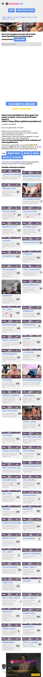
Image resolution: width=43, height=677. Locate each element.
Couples (16, 17)
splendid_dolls (30, 227)
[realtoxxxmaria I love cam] (11, 407)
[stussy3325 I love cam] (31, 350)
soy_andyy (7, 552)
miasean (6, 509)
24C (17, 384)
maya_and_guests (11, 598)
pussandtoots (30, 495)
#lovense (16, 157)
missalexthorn (9, 325)
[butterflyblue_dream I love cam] (31, 433)
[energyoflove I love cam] (11, 535)
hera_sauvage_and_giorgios (16, 468)
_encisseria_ (29, 395)
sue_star (6, 494)
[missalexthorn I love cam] (11, 321)
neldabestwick (9, 480)
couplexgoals (29, 325)
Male (29, 17)
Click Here (5, 162)
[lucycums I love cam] (11, 371)
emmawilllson (9, 188)
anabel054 (7, 296)
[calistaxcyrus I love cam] (31, 208)
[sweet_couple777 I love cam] (11, 337)
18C (38, 630)
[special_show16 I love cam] (31, 639)
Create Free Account (25, 10)
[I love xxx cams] (16, 4)
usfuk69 (26, 581)
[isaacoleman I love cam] (31, 447)
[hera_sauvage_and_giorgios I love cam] (11, 463)
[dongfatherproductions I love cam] (31, 172)
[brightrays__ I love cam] (31, 519)
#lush (6, 157)
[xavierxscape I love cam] (11, 252)
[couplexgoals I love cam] (31, 321)
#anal (36, 153)
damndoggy (28, 311)
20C (17, 439)
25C (38, 258)
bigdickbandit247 (31, 285)
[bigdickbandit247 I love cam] (31, 281)
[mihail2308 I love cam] (11, 609)
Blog (13, 19)
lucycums (7, 380)
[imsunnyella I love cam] (31, 624)
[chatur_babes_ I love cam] (11, 208)
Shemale (23, 17)
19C (18, 192)
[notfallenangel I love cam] (11, 564)
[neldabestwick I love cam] (11, 476)
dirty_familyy (29, 598)
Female (9, 17)
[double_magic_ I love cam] (11, 625)
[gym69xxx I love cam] (31, 252)
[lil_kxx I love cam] (31, 336)
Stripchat (6, 19)
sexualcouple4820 (10, 451)
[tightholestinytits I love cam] (31, 463)
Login (11, 10)
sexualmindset (9, 269)
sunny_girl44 (29, 567)
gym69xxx (27, 254)
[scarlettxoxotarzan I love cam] (11, 519)
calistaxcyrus (30, 211)
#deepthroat (14, 153)
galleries (18, 162)
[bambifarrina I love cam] (11, 639)
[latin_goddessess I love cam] (31, 266)
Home (4, 17)
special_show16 (30, 642)
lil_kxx (26, 338)
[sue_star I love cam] (11, 491)
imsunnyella (29, 627)
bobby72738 (7, 583)
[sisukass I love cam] (11, 238)
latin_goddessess (31, 269)
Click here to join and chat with (21, 104)
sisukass (6, 240)
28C (18, 273)
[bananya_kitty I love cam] (11, 223)
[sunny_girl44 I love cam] (31, 564)
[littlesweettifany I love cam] (31, 190)
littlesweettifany (31, 199)
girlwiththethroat (32, 554)
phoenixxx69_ (29, 613)
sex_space (7, 309)
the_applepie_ (29, 480)
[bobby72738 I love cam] (11, 579)
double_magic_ (9, 628)
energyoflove (8, 538)
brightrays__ (29, 523)
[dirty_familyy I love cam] (31, 594)
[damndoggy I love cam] (31, 307)
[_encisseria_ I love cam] (31, 392)
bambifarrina (8, 642)
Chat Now (20, 39)
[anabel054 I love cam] (11, 287)
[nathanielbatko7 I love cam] (31, 238)
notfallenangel (9, 567)
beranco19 (28, 509)
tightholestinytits (32, 466)
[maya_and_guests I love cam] (11, 594)
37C (17, 313)
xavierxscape (8, 256)
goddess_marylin (10, 395)
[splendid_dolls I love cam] (31, 223)
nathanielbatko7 (31, 242)
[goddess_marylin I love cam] (11, 392)
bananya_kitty (9, 227)
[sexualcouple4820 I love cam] (11, 447)
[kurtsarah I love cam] (11, 433)
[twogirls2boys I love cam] (11, 350)
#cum (26, 153)
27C (19, 230)
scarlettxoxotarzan (12, 523)
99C (19, 413)
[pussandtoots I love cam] (31, 492)
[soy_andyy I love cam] (11, 549)
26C (38, 617)
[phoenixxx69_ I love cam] (31, 610)
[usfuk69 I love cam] (31, 578)
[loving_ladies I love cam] (31, 413)
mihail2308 (7, 612)
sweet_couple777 (10, 340)
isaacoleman (29, 451)
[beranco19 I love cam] (31, 506)
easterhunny (29, 538)
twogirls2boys (9, 354)
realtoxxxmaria (10, 411)
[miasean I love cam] (11, 506)
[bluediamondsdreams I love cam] (31, 371)
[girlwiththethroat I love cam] (31, 550)
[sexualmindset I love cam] (11, 266)
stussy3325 (28, 352)
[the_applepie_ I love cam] (31, 476)
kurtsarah (7, 435)
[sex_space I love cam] (11, 307)
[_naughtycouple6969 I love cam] (11, 171)
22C (38, 399)
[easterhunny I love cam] (31, 535)
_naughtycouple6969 (12, 174)
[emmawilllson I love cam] (11, 185)
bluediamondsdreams (33, 380)
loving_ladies (29, 422)
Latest (34, 17)
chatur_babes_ (9, 211)
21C (18, 244)
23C (19, 215)
